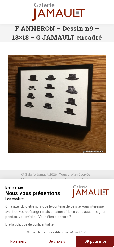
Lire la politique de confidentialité (29, 224)
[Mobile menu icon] (8, 12)
